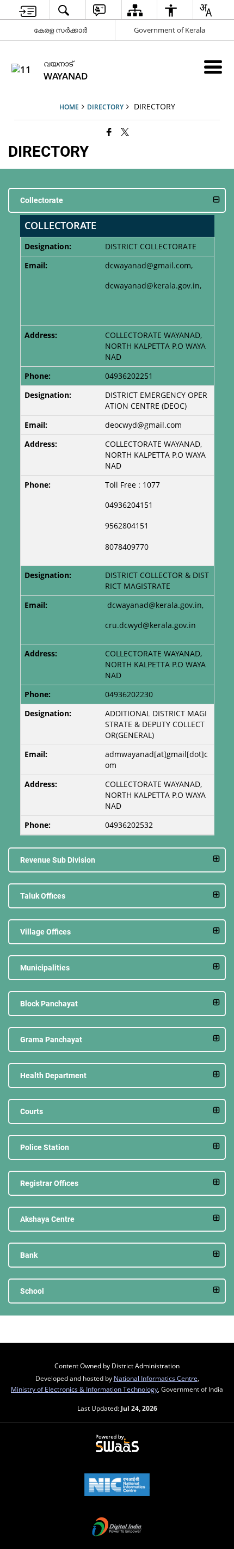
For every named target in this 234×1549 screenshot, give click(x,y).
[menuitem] (28, 10)
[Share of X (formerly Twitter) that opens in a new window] (125, 131)
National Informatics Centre (156, 1378)
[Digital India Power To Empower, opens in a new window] (117, 1528)
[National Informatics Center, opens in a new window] (117, 1486)
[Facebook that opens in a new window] (109, 131)
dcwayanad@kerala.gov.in (152, 285)
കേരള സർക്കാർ (60, 30)
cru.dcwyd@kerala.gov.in (150, 625)
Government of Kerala (169, 30)
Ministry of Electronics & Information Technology (84, 1389)
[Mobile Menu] (213, 66)
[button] (117, 200)
